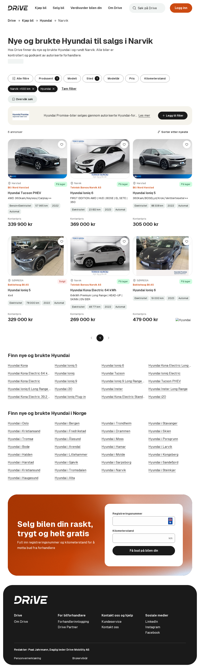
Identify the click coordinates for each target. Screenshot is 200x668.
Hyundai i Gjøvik (66, 462)
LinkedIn (151, 621)
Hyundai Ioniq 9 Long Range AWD (126, 381)
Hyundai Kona (18, 365)
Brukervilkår (80, 658)
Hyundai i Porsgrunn (163, 439)
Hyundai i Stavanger (163, 423)
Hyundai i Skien (159, 431)
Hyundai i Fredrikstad (70, 431)
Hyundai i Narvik (114, 470)
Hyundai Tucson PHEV (24, 193)
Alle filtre (23, 78)
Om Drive (115, 8)
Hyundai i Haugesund (23, 478)
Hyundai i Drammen (116, 431)
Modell (72, 78)
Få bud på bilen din (144, 550)
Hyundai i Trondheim (116, 423)
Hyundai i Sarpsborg (116, 462)
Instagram (152, 627)
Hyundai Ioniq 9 (66, 381)
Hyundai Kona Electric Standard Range (130, 397)
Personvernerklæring (27, 658)
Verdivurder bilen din (86, 8)
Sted (92, 78)
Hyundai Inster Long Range (168, 389)
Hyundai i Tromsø (20, 439)
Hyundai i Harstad (21, 462)
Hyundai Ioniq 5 (144, 193)
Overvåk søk (24, 99)
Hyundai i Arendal (67, 447)
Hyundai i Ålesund (68, 439)
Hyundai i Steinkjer (162, 470)
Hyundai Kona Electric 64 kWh (93, 290)
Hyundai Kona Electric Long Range (173, 365)
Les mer (144, 115)
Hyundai (46, 20)
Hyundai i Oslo (18, 423)
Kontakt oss (110, 627)
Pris (132, 78)
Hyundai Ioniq (64, 373)
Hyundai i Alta (65, 478)
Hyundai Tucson (113, 373)
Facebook (152, 632)
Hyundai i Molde (113, 454)
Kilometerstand (155, 78)
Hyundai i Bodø (18, 447)
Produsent (48, 78)
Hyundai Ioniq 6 (81, 193)
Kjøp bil (40, 8)
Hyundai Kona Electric (24, 381)
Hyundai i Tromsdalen (70, 470)
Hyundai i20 (157, 397)
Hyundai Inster (112, 389)
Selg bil (58, 8)
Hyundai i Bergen (67, 423)
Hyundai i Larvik (160, 447)
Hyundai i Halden (20, 454)
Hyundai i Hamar (114, 447)
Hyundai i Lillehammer (71, 454)
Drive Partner (68, 627)
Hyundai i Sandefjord (163, 462)
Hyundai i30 (63, 389)
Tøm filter (69, 89)
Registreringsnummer (127, 513)
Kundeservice (111, 621)
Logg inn (181, 8)
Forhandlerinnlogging (73, 621)
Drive (12, 20)
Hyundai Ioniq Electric (164, 373)
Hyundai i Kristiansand (24, 431)
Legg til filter (174, 115)
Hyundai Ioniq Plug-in (70, 397)
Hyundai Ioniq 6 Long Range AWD (32, 389)
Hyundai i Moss (113, 439)
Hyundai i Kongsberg (163, 454)
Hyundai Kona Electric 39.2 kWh (31, 397)
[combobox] (147, 8)
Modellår (114, 78)
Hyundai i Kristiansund (24, 470)
